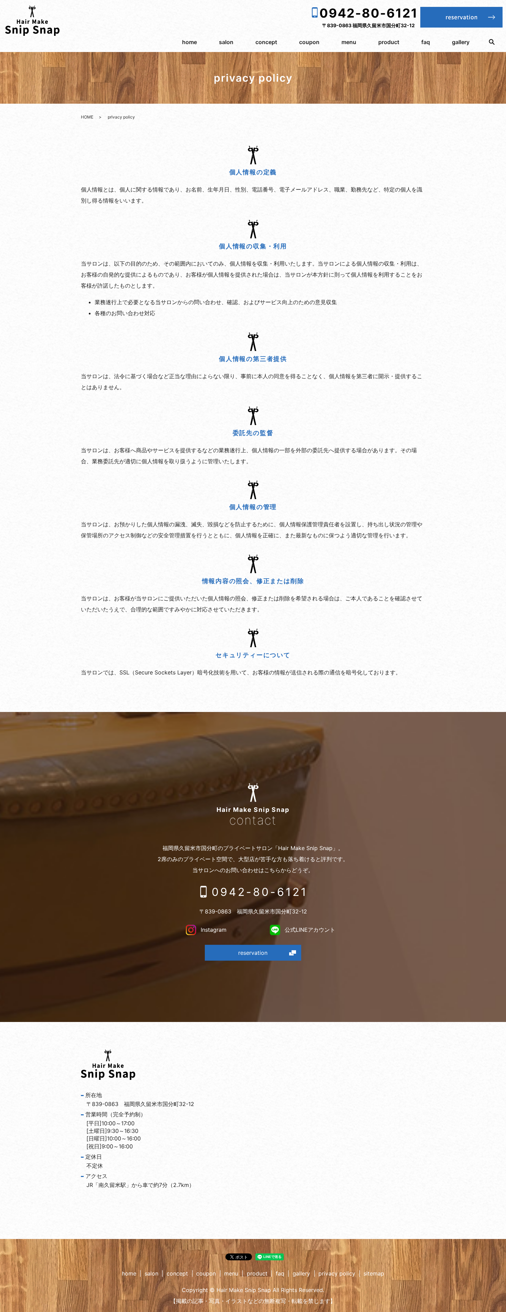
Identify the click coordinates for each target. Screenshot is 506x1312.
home (189, 42)
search (492, 42)
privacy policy (336, 1273)
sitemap (373, 1273)
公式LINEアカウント (309, 929)
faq (425, 42)
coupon (309, 42)
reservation (252, 952)
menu (348, 42)
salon (226, 42)
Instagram (212, 929)
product (388, 42)
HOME (87, 117)
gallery (461, 42)
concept (266, 42)
